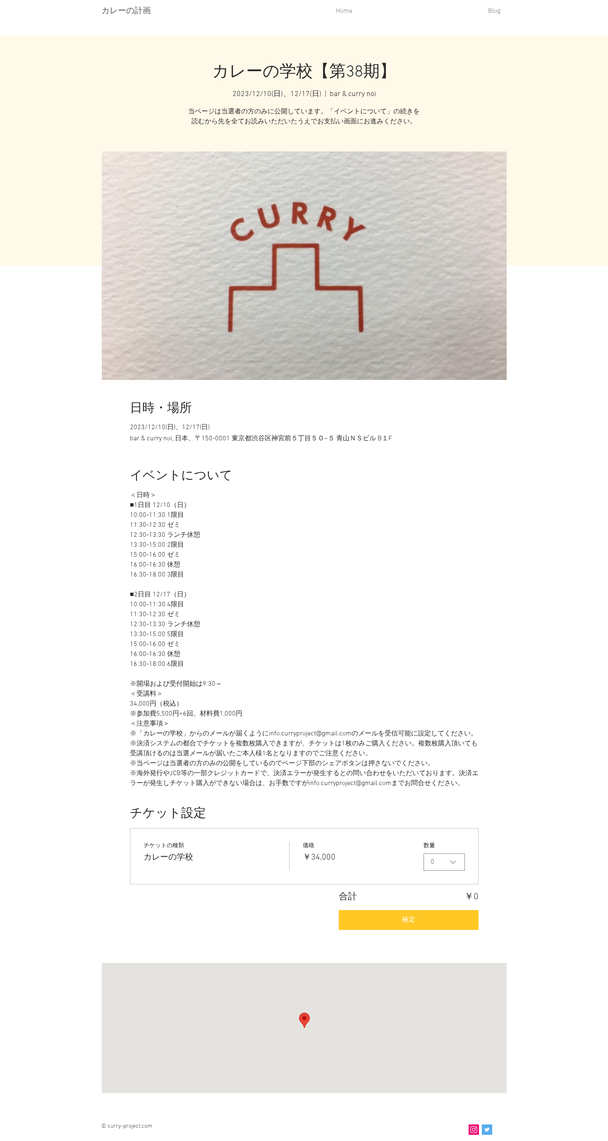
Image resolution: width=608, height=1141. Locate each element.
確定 (408, 920)
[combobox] (444, 862)
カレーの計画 (126, 10)
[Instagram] (474, 1129)
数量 (429, 845)
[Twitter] (487, 1129)
